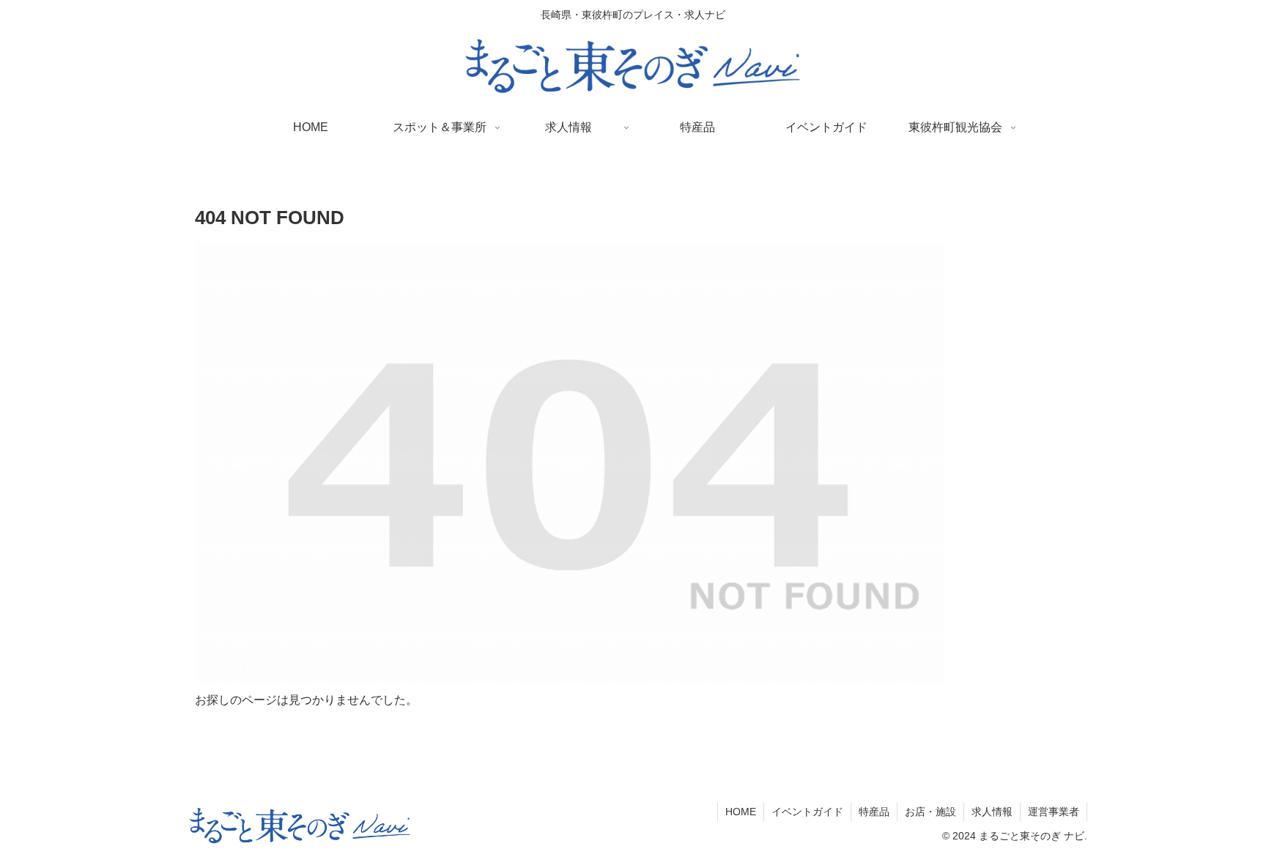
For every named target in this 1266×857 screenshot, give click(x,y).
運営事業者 (1053, 811)
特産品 (874, 811)
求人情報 (992, 811)
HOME (740, 811)
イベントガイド (807, 811)
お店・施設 (930, 811)
